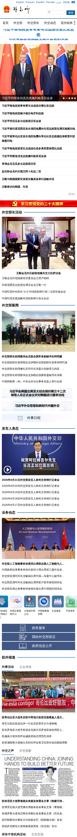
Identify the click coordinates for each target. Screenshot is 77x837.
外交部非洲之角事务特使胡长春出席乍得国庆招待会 (32, 588)
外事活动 (8, 666)
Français (30, 2)
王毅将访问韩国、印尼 (15, 186)
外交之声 (8, 750)
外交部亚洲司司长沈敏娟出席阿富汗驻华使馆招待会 (32, 582)
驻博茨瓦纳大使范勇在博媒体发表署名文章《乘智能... (33, 807)
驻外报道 (8, 657)
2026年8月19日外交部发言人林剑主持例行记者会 (30, 492)
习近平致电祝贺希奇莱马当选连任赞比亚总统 (28, 105)
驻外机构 (67, 22)
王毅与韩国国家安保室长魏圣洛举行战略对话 (28, 179)
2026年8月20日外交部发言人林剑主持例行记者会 (30, 485)
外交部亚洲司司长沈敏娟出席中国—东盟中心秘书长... (33, 575)
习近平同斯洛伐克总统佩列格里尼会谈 (24, 156)
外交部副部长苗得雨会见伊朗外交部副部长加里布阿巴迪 (34, 362)
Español (40, 2)
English (20, 2)
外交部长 (33, 22)
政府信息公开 (42, 646)
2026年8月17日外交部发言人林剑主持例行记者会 (30, 504)
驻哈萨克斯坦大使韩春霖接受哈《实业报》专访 (29, 826)
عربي (58, 2)
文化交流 (37, 834)
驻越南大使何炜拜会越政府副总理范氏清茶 (27, 736)
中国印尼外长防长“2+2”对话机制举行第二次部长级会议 (34, 291)
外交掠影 (25, 750)
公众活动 (25, 666)
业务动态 (8, 512)
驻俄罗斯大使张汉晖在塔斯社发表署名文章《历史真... (33, 813)
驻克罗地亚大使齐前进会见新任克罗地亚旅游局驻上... (33, 729)
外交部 (17, 22)
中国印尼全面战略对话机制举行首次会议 (25, 298)
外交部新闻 (10, 305)
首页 (6, 22)
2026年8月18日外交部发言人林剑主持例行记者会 (30, 498)
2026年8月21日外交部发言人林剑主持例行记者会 (30, 479)
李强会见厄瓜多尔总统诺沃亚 (19, 163)
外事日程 (34, 418)
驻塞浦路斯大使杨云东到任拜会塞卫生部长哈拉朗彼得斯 (34, 742)
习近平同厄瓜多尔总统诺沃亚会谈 (21, 120)
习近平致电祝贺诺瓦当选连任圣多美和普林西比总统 (32, 148)
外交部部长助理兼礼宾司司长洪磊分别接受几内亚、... (33, 368)
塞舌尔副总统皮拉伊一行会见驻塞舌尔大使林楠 (29, 723)
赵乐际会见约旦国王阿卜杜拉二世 (21, 171)
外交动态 (50, 22)
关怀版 (66, 2)
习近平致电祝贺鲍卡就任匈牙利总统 (38, 32)
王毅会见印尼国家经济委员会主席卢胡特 (25, 278)
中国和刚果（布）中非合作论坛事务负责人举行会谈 (32, 381)
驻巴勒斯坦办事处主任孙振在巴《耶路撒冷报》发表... (33, 819)
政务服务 (38, 628)
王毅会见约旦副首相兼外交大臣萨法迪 (38, 273)
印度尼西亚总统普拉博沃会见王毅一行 (24, 284)
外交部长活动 (12, 212)
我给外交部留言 (44, 637)
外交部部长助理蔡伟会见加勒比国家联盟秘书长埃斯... (33, 375)
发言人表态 (10, 428)
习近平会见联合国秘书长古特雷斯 (24, 98)
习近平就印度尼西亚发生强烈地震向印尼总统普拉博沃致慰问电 (38, 128)
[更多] (71, 193)
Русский (50, 2)
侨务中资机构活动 (14, 834)
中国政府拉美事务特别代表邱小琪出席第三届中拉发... (33, 569)
